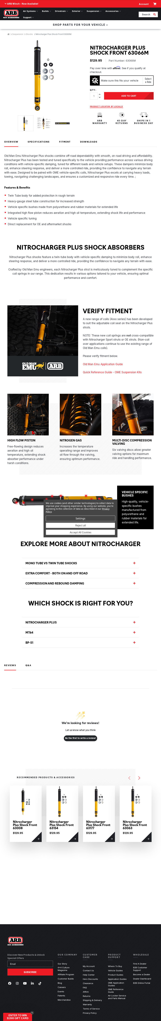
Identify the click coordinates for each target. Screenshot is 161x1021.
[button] (17, 1017)
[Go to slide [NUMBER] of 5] (129, 778)
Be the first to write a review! (80, 738)
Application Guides (117, 979)
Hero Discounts (90, 979)
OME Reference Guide (118, 990)
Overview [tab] (11, 141)
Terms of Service (91, 1008)
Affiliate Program (66, 974)
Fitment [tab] (65, 141)
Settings (80, 518)
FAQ (85, 987)
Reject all (80, 525)
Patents (61, 995)
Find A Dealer (139, 963)
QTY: (93, 90)
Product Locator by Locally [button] (106, 106)
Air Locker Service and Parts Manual (118, 997)
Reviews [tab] (10, 665)
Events (61, 991)
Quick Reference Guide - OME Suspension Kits (112, 372)
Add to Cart (128, 95)
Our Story (62, 963)
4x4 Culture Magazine (63, 968)
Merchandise (64, 1000)
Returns (86, 996)
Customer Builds (66, 978)
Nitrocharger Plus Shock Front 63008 (25, 824)
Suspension (93, 11)
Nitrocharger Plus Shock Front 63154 (62, 824)
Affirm (86, 992)
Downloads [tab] (88, 141)
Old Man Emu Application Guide (103, 364)
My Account (89, 966)
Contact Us (88, 970)
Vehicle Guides (115, 970)
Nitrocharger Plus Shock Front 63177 (98, 824)
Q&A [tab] (28, 665)
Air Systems (29, 11)
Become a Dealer (141, 974)
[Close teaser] (32, 1012)
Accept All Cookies (80, 532)
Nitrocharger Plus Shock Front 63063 (135, 824)
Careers (62, 987)
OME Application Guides (118, 984)
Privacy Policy (90, 1013)
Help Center (89, 974)
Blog (60, 983)
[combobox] (145, 14)
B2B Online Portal (141, 983)
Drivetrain (60, 11)
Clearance (88, 983)
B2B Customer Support (143, 968)
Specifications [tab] (39, 141)
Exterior (76, 11)
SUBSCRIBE (30, 972)
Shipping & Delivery (92, 1000)
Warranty (87, 1004)
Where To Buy (115, 966)
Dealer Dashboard (142, 978)
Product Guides (115, 974)
